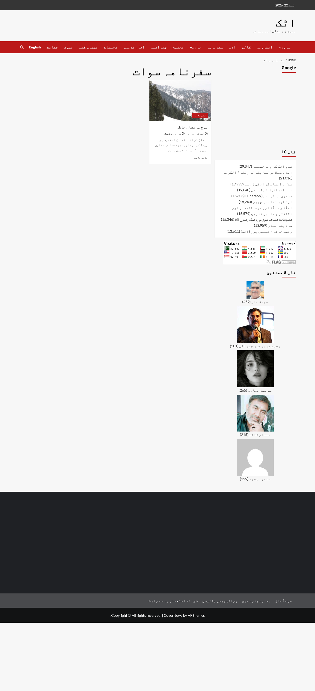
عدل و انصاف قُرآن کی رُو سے (268, 184)
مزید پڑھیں (200, 157)
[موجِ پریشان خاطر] (180, 100)
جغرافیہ (159, 47)
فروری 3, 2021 (172, 134)
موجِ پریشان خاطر (192, 127)
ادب (232, 47)
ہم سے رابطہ (158, 600)
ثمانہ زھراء (195, 134)
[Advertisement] (255, 110)
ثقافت (52, 47)
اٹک (286, 23)
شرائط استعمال (183, 600)
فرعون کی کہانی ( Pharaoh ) (268, 196)
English (35, 47)
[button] (22, 47)
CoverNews (173, 615)
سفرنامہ (215, 47)
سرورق (284, 47)
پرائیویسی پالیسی (220, 600)
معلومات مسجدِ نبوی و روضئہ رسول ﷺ (263, 219)
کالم (246, 47)
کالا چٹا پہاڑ (280, 225)
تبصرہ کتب (88, 47)
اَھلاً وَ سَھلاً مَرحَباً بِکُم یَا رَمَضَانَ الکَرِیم (257, 172)
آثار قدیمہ (134, 47)
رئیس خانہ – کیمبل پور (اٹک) (266, 231)
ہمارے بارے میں (256, 600)
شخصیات (111, 47)
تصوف (68, 47)
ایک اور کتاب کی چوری (272, 202)
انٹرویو (265, 47)
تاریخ (195, 47)
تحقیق (178, 47)
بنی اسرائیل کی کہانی (271, 190)
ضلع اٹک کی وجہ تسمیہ (272, 166)
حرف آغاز (283, 600)
